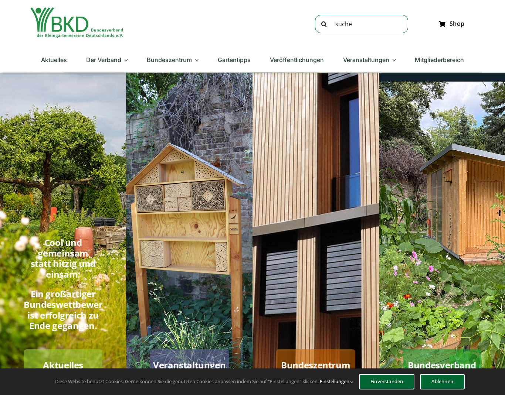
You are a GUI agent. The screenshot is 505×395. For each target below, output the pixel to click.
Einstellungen (335, 381)
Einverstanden (386, 381)
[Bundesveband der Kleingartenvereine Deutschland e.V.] (77, 10)
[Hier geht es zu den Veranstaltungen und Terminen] (189, 231)
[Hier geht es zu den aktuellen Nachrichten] (63, 231)
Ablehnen (442, 381)
